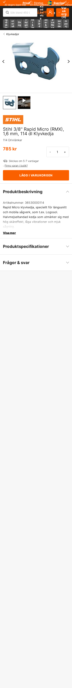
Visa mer (9, 233)
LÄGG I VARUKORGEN (36, 175)
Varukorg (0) (64, 12)
